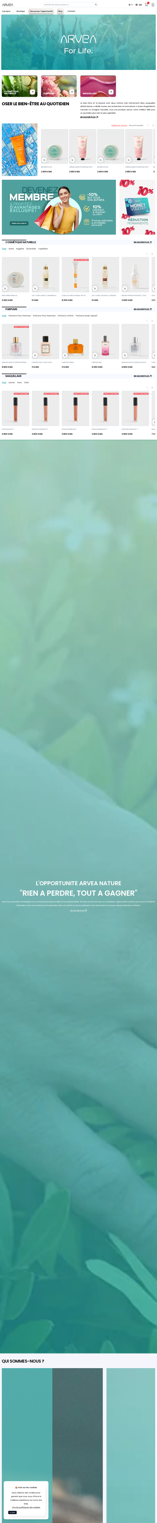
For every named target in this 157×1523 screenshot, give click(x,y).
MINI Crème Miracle (9, 295)
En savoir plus (88, 117)
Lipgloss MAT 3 (8, 429)
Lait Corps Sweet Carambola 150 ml (45, 295)
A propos (6, 11)
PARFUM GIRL (97, 362)
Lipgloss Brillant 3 (99, 429)
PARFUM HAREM (68, 362)
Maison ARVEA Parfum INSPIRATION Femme (15, 362)
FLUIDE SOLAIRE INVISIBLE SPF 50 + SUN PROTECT (75, 295)
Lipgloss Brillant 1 (69, 429)
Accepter (12, 1512)
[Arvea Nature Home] (7, 4)
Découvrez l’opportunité (41, 11)
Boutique (21, 11)
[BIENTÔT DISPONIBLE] (75, 274)
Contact (71, 11)
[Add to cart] (44, 159)
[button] (148, 125)
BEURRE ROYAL (46, 167)
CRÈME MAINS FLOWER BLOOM (80, 167)
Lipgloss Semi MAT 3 (40, 429)
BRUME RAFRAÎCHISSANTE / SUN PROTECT (135, 295)
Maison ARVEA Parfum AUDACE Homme (135, 362)
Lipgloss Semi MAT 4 (130, 429)
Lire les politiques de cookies (26, 1507)
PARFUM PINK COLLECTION (42, 362)
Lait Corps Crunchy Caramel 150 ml (105, 295)
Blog (60, 11)
